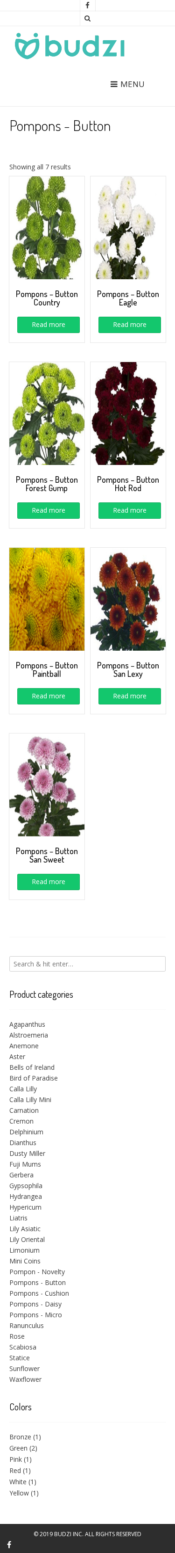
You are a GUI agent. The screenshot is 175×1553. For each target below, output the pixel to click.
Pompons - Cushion (39, 1293)
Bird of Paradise (33, 1078)
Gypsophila (25, 1185)
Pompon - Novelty (37, 1271)
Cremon (21, 1121)
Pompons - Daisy (35, 1303)
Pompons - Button (37, 1282)
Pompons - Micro (35, 1314)
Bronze (20, 1436)
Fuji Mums (25, 1164)
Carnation (24, 1110)
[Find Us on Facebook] (88, 5)
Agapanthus (27, 1024)
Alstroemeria (28, 1034)
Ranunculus (26, 1325)
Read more (48, 324)
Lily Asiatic (25, 1228)
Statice (19, 1357)
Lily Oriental (27, 1239)
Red (15, 1470)
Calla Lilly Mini (30, 1099)
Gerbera (21, 1174)
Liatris (18, 1217)
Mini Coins (25, 1260)
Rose (17, 1336)
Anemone (24, 1045)
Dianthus (22, 1142)
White (18, 1481)
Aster (17, 1056)
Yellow (19, 1492)
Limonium (24, 1250)
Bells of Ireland (32, 1067)
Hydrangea (25, 1196)
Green (18, 1448)
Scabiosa (22, 1347)
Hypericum (25, 1207)
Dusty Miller (27, 1153)
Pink (15, 1459)
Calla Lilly (23, 1088)
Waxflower (25, 1379)
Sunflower (24, 1368)
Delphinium (26, 1131)
